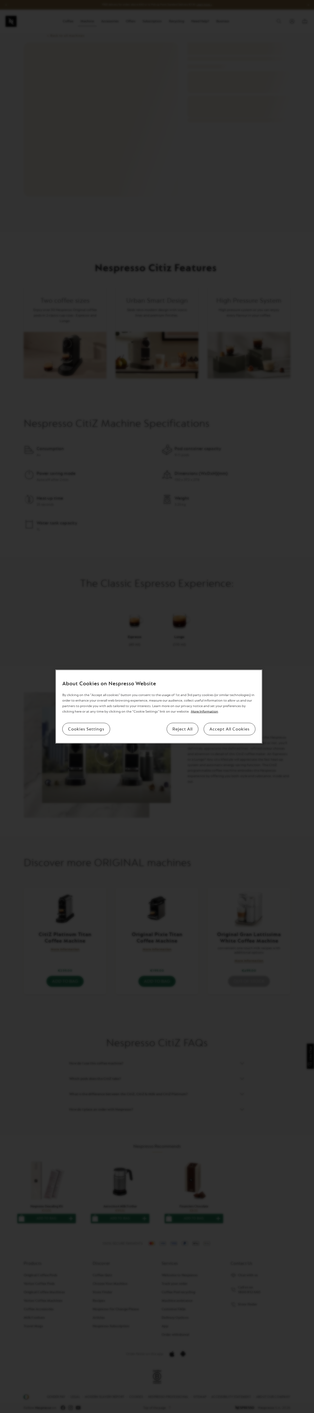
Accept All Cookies (229, 729)
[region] (158, 706)
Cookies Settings (86, 729)
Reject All (182, 729)
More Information (204, 711)
